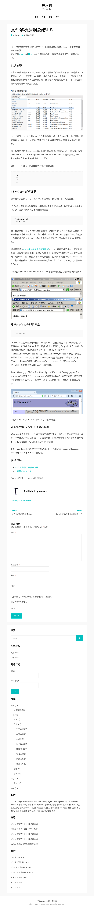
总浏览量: (15, 877)
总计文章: (15, 887)
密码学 (59, 805)
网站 (13, 586)
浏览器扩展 (41, 808)
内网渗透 (40, 805)
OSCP (55, 802)
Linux (39, 802)
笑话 (74, 808)
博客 (15, 719)
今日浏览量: (16, 857)
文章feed (14, 653)
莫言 (21, 811)
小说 (78, 805)
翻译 (12, 811)
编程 (15, 774)
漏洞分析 (58, 808)
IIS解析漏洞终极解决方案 (26, 467)
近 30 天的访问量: (18, 867)
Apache (22, 54)
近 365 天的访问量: (19, 872)
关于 (57, 17)
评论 (13, 532)
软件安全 (20, 764)
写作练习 (17, 710)
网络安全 (20, 759)
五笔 (25, 805)
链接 (50, 17)
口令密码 (20, 744)
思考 (15, 783)
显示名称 (15, 565)
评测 (38, 811)
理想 (65, 808)
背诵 (17, 811)
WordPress (61, 904)
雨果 (53, 811)
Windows (14, 805)
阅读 (43, 17)
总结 (17, 808)
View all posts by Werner (21, 501)
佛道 (29, 805)
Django (19, 802)
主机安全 (20, 734)
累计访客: (15, 882)
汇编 (34, 808)
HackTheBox (28, 802)
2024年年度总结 (31, 824)
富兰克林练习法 (69, 805)
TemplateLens (44, 904)
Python (61, 802)
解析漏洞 (40, 478)
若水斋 (47, 6)
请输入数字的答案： (19, 602)
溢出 (48, 808)
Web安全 (21, 478)
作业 (34, 805)
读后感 (43, 811)
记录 (34, 811)
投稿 (21, 808)
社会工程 (20, 754)
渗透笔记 (20, 749)
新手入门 (27, 808)
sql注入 (67, 802)
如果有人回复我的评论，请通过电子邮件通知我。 (32, 597)
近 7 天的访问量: (18, 862)
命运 (54, 805)
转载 (49, 811)
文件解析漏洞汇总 (23, 471)
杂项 (15, 769)
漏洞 (34, 478)
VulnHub (74, 802)
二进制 (19, 739)
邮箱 (13, 575)
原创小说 (48, 805)
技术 (13, 715)
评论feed (14, 658)
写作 (13, 706)
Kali (35, 802)
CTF (14, 802)
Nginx (31, 54)
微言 (36, 17)
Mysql (45, 802)
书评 (20, 805)
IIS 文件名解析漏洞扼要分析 (36, 249)
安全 (15, 724)
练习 (78, 808)
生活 (13, 779)
